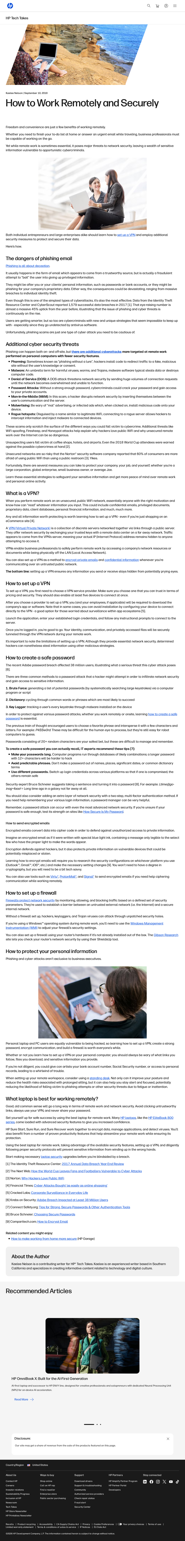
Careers (10, 1485)
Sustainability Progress (18, 1494)
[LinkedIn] (145, 1481)
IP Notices (85, 1527)
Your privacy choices (133, 1524)
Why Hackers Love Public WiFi (42, 1178)
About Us (11, 1475)
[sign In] (166, 5)
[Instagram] (158, 1481)
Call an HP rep (47, 1485)
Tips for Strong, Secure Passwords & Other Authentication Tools (84, 1207)
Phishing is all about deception (28, 266)
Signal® (89, 877)
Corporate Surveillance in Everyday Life (59, 1193)
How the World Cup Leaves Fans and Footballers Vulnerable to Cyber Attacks (86, 1171)
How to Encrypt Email (52, 1222)
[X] (164, 1481)
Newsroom (11, 1502)
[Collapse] (168, 1438)
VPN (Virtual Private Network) (29, 528)
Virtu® (54, 877)
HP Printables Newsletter (19, 1515)
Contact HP (11, 1481)
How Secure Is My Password (103, 812)
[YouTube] (171, 1481)
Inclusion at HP (13, 1498)
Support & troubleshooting (88, 1485)
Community (80, 1490)
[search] (149, 5)
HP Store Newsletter (16, 1511)
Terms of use (154, 1524)
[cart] (157, 5)
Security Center (82, 1507)
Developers (115, 1490)
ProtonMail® (68, 877)
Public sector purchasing (53, 1498)
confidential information (122, 560)
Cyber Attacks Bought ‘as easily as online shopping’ (70, 1186)
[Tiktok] (177, 1481)
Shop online (46, 1481)
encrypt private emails (81, 560)
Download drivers (83, 1481)
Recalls (10, 1524)
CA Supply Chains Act (67, 1524)
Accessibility (46, 1524)
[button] (89, 1424)
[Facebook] (151, 1481)
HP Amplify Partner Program (123, 1481)
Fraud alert (80, 1502)
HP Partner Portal (117, 1485)
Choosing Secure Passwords (54, 1214)
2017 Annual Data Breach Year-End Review (93, 1164)
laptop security (52, 1157)
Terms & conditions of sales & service (56, 1527)
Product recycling (27, 1524)
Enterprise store (48, 1494)
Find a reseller (47, 1490)
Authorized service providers (89, 1494)
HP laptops (128, 1118)
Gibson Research (166, 935)
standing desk (100, 1078)
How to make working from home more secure (44, 1239)
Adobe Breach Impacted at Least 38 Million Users (72, 1200)
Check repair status (84, 1498)
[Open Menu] (175, 5)
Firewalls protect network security (30, 900)
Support (79, 1475)
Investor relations (15, 1490)
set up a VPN (126, 235)
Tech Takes (11, 1507)
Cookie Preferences (104, 1524)
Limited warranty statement (19, 1527)
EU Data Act (100, 1527)
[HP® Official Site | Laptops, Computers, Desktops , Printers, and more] (10, 5)
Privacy (86, 1524)
